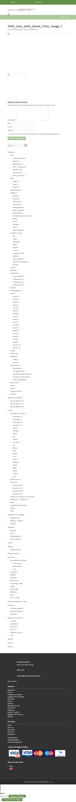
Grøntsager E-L (17, 419)
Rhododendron (17, 368)
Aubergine (16, 431)
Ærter (14, 476)
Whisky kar (13, 592)
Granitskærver (14, 624)
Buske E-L (16, 184)
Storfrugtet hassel (18, 253)
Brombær (16, 265)
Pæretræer (16, 199)
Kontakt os (11, 732)
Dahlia (12, 511)
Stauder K (16, 319)
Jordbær (15, 250)
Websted (10, 130)
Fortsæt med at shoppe (12, 800)
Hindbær (15, 247)
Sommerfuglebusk (15, 190)
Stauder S (16, 339)
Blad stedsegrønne (18, 276)
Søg (26, 145)
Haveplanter (11, 152)
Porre (14, 456)
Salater (15, 465)
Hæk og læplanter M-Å (17, 406)
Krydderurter (14, 353)
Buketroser (16, 161)
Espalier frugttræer (19, 210)
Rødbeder (16, 462)
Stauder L (16, 322)
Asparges (13, 523)
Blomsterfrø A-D (18, 485)
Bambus (12, 388)
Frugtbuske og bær (16, 233)
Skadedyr (13, 530)
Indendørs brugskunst (17, 608)
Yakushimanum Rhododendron (22, 374)
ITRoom (50, 782)
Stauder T (16, 342)
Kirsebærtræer (17, 204)
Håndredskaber (17, 566)
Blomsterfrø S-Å (18, 494)
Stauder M (16, 325)
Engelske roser (17, 170)
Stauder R (16, 336)
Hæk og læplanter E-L (16, 404)
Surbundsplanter (15, 365)
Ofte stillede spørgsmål (15, 742)
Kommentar (12, 120)
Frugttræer (13, 193)
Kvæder (15, 221)
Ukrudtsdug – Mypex (16, 583)
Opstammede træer (16, 391)
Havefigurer (14, 614)
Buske (12, 178)
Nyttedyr (10, 639)
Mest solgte (11, 730)
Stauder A (16, 296)
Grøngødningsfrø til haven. (18, 505)
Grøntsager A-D (17, 416)
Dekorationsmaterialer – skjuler (17, 601)
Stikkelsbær (16, 242)
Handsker (13, 575)
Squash (15, 471)
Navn (10, 123)
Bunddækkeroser (18, 164)
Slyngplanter (14, 356)
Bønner (15, 434)
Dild (14, 436)
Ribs (14, 236)
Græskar (15, 439)
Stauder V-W (17, 345)
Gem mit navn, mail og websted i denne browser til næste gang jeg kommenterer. (35, 134)
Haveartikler (11, 557)
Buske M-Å (16, 187)
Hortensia (13, 267)
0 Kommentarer (33, 29)
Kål (14, 445)
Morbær (15, 219)
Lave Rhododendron (19, 371)
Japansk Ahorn (14, 382)
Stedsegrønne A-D (18, 279)
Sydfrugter (13, 270)
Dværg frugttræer (18, 207)
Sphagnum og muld (13, 553)
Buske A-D (16, 181)
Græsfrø (10, 543)
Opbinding (13, 578)
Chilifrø (12, 502)
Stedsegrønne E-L (18, 282)
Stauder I (15, 316)
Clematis (15, 359)
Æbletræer (16, 196)
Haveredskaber (17, 563)
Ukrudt (12, 533)
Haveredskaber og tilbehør (18, 560)
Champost (13, 621)
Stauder (12, 293)
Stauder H (16, 313)
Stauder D (16, 305)
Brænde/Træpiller (13, 712)
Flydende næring (15, 550)
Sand (11, 635)
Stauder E (16, 308)
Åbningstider (11, 734)
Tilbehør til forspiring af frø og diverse (22, 497)
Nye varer (10, 643)
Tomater (15, 473)
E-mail (10, 127)
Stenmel (12, 629)
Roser (12, 155)
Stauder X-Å (16, 348)
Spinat (15, 468)
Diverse (12, 595)
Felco (14, 569)
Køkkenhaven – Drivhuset (18, 413)
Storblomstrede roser (19, 158)
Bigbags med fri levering (15, 618)
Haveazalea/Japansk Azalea (21, 377)
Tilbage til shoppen (17, 796)
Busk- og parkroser (19, 175)
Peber (14, 451)
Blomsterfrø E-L (18, 488)
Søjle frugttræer (18, 213)
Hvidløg (12, 508)
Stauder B (16, 299)
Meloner (15, 448)
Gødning (10, 546)
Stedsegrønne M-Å (18, 285)
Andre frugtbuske (18, 259)
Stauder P (16, 333)
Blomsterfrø (14, 482)
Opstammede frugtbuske (20, 262)
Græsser (12, 385)
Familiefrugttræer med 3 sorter (22, 216)
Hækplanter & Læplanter (15, 398)
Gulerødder (16, 442)
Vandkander (14, 572)
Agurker (15, 428)
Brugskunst (11, 605)
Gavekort (10, 646)
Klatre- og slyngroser (19, 167)
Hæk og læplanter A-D (17, 401)
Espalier (12, 586)
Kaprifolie (16, 362)
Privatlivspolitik (12, 738)
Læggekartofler (15, 518)
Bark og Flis (13, 627)
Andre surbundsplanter (20, 380)
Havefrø (10, 410)
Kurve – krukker (15, 598)
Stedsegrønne (14, 273)
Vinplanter (16, 256)
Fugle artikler (14, 589)
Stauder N (16, 328)
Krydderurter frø (15, 479)
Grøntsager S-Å (17, 425)
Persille (15, 454)
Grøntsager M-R (18, 422)
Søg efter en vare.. (13, 10)
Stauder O (16, 331)
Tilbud (9, 725)
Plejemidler (11, 527)
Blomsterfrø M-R (18, 491)
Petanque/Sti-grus (16, 632)
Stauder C (16, 302)
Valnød (15, 227)
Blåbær (15, 245)
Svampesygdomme (16, 536)
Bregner (12, 351)
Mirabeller (16, 224)
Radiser (15, 459)
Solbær (15, 239)
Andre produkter (15, 539)
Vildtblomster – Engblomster (19, 499)
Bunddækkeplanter (16, 290)
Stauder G (16, 311)
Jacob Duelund (13, 29)
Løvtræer (13, 394)
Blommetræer (17, 201)
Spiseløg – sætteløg (16, 521)
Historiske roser (18, 172)
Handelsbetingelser (13, 740)
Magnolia (13, 288)
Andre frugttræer (18, 230)
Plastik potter (14, 580)
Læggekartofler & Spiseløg (16, 515)
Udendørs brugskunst (16, 611)
